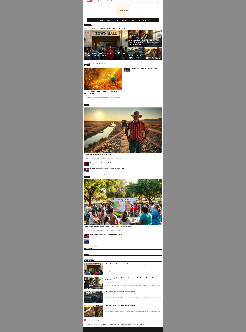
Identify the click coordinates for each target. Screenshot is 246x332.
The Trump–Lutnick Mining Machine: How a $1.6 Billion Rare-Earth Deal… (107, 168)
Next (98, 320)
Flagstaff (124, 20)
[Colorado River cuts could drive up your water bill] (153, 53)
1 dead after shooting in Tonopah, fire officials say (101, 162)
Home (101, 20)
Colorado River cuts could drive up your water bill (153, 58)
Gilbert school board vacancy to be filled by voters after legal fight (105, 54)
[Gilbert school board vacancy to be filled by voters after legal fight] (106, 45)
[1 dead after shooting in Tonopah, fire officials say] (86, 164)
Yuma (132, 20)
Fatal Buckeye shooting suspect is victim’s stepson (135, 57)
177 (94, 320)
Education (88, 32)
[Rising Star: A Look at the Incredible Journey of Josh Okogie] (127, 70)
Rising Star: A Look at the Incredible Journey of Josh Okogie (144, 68)
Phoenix (109, 20)
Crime (130, 32)
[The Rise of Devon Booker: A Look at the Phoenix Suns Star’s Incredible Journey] (103, 79)
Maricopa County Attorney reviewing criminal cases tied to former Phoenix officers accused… (143, 43)
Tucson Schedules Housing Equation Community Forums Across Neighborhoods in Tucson (114, 0)
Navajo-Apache (142, 20)
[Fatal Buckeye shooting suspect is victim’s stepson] (136, 53)
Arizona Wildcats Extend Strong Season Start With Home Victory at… (106, 234)
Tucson (117, 20)
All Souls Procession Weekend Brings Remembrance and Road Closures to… (107, 240)
